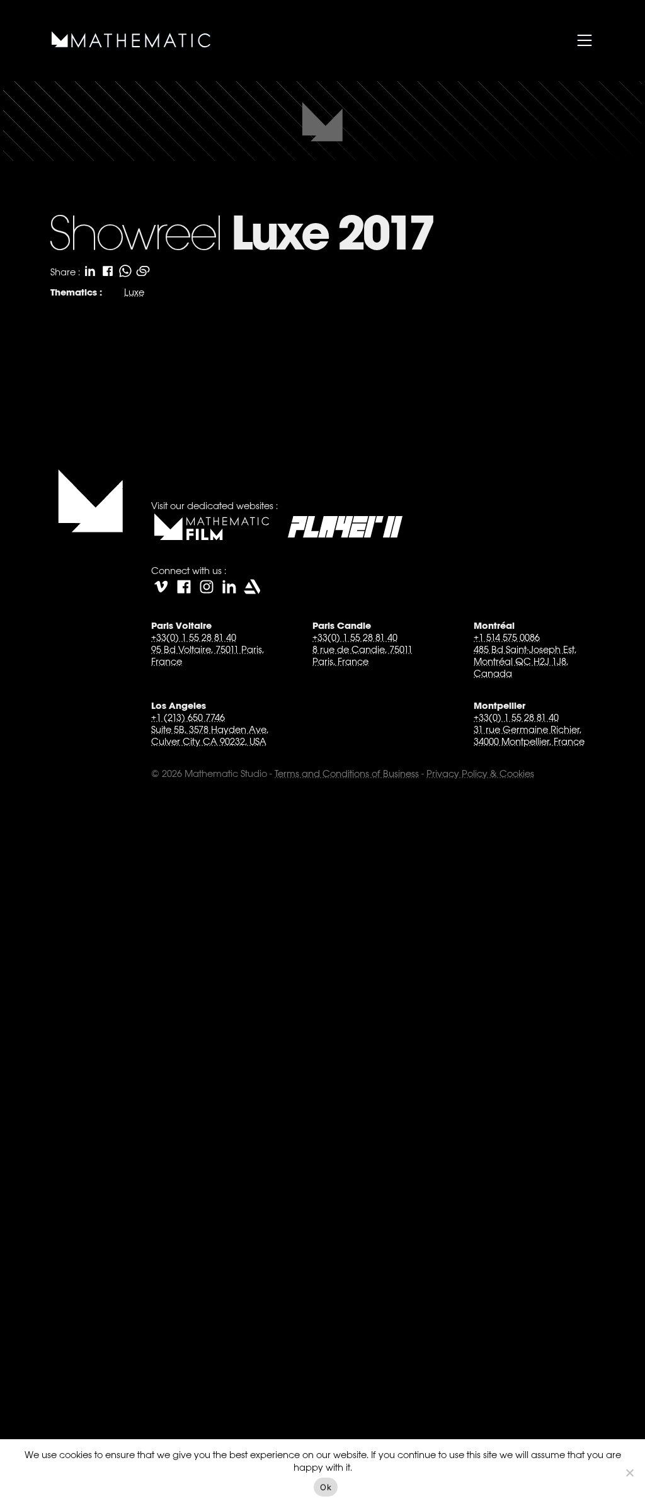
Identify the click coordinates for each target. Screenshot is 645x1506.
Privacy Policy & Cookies (480, 773)
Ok (325, 1487)
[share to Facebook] (107, 271)
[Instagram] (207, 587)
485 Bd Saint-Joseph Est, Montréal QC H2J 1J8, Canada (525, 661)
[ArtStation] (252, 587)
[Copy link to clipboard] (143, 271)
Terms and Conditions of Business (347, 773)
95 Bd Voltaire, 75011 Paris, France (207, 655)
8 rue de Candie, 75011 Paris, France (362, 655)
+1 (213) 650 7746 (188, 717)
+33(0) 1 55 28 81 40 (193, 637)
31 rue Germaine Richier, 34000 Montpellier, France (529, 735)
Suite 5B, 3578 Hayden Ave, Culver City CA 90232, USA (209, 735)
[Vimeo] (161, 587)
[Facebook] (184, 587)
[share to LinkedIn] (90, 271)
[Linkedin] (229, 587)
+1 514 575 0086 (507, 637)
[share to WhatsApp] (125, 271)
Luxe (134, 292)
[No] (629, 1472)
